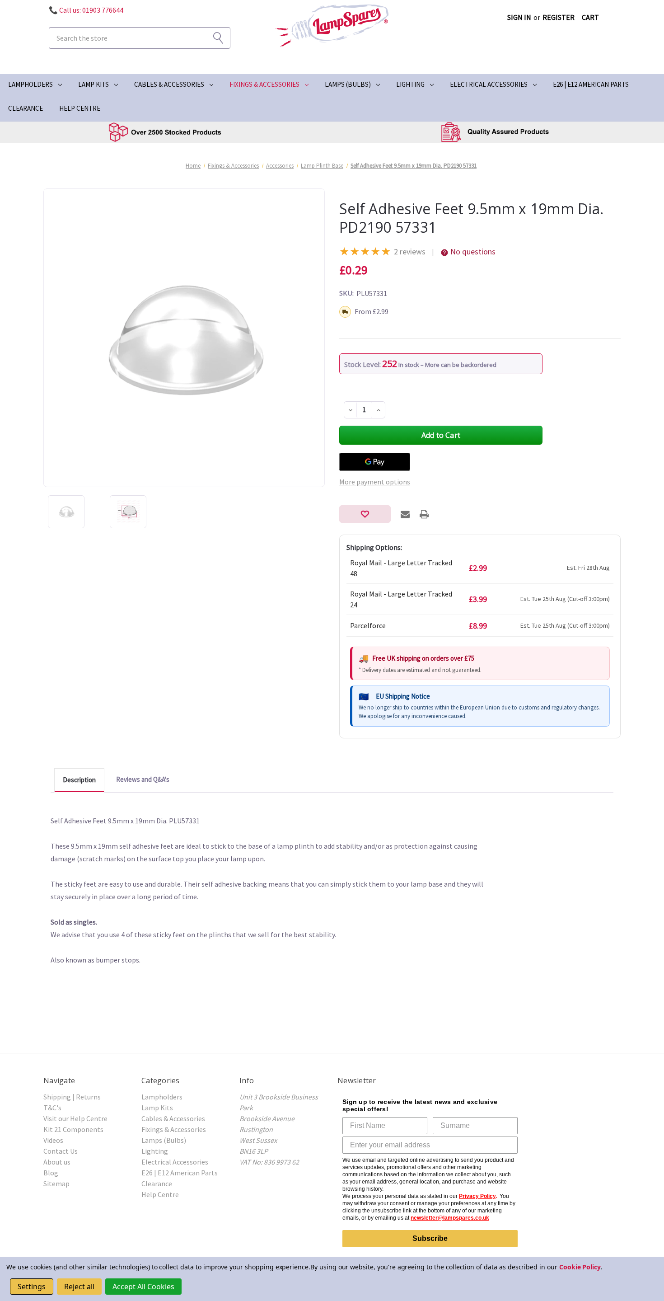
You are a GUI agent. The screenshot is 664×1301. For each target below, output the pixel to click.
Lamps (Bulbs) (348, 84)
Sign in (519, 17)
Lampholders (30, 84)
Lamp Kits (93, 84)
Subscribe (430, 1238)
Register (558, 17)
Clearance (25, 108)
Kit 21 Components (73, 1129)
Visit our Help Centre (75, 1118)
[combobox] (139, 38)
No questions (473, 251)
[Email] (405, 514)
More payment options (374, 481)
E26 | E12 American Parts (591, 84)
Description (79, 779)
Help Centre (79, 108)
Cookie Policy (580, 1267)
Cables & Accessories (169, 84)
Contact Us (60, 1150)
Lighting (410, 84)
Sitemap (56, 1183)
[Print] (424, 514)
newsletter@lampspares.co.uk (450, 1218)
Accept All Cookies (143, 1287)
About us (56, 1161)
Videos (53, 1140)
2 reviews (410, 251)
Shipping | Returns (72, 1096)
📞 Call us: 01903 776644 (86, 9)
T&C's (52, 1107)
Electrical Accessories (489, 84)
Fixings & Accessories (264, 84)
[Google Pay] (374, 462)
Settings (32, 1287)
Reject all (79, 1287)
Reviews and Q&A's (142, 779)
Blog (50, 1172)
